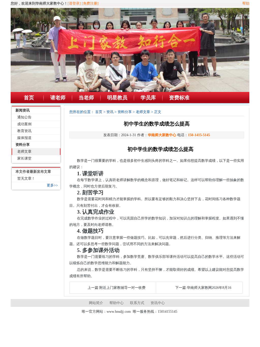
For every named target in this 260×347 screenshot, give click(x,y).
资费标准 (179, 97)
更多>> (52, 185)
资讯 (109, 112)
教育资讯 (24, 131)
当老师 (86, 97)
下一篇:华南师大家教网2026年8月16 (203, 288)
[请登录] (74, 3)
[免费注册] (90, 3)
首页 (29, 97)
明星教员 (117, 97)
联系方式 (137, 303)
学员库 (148, 97)
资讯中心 (158, 303)
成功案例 (24, 124)
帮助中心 (116, 303)
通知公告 (24, 117)
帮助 (245, 3)
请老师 (58, 97)
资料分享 (22, 145)
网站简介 (96, 303)
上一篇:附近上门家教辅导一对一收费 (116, 288)
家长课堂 (24, 158)
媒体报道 (24, 138)
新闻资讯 (22, 110)
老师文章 (24, 151)
